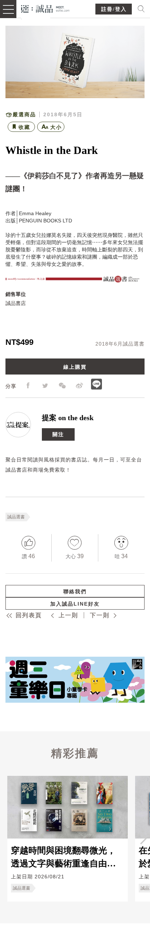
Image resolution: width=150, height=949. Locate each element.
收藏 (24, 127)
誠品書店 (15, 303)
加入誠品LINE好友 (75, 604)
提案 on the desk (68, 418)
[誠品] (45, 8)
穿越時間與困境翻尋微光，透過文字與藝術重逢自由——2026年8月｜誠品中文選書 (65, 857)
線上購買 (75, 367)
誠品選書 (16, 517)
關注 (58, 435)
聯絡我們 (75, 591)
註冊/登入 (114, 9)
